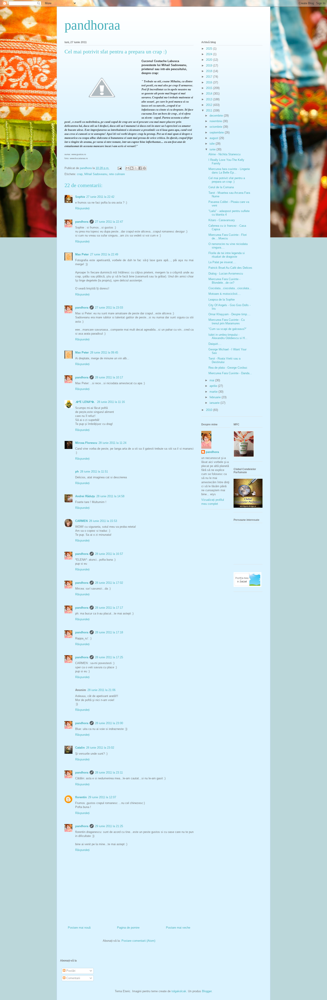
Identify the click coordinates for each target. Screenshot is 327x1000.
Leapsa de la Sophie (221, 299)
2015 (209, 88)
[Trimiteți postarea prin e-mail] (119, 168)
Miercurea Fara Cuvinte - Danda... (230, 373)
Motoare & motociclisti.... (224, 293)
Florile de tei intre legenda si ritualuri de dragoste (226, 254)
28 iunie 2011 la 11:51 (94, 471)
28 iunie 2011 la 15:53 (103, 521)
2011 (209, 110)
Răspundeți (82, 208)
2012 (209, 105)
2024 (209, 54)
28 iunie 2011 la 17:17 (109, 607)
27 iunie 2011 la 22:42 (100, 196)
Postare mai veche (178, 927)
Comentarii (72, 978)
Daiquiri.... (215, 343)
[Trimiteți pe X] (136, 168)
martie (214, 391)
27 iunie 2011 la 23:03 (109, 307)
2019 (209, 65)
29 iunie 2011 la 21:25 (109, 826)
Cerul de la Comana (221, 187)
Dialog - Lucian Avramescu (225, 273)
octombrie (216, 126)
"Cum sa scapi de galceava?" (227, 329)
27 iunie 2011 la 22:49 (104, 254)
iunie (213, 149)
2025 (209, 48)
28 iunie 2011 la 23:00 (109, 723)
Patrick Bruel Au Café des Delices (230, 267)
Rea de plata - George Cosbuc (227, 367)
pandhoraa (92, 25)
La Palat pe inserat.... (222, 262)
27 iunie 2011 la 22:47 (109, 221)
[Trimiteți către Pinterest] (144, 168)
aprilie (214, 386)
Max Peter (82, 254)
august (214, 138)
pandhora (81, 221)
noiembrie (216, 121)
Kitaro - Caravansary (221, 220)
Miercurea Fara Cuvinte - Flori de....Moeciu (227, 236)
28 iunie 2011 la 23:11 (109, 772)
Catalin (80, 747)
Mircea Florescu (86, 442)
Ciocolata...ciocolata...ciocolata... (230, 288)
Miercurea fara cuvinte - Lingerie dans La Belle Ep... (229, 170)
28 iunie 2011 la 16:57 (109, 554)
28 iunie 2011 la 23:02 (100, 747)
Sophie (80, 196)
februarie (216, 397)
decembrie (217, 115)
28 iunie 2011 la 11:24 (112, 442)
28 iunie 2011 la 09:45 (104, 352)
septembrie (217, 132)
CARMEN (81, 521)
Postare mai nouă (79, 927)
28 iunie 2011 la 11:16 (111, 402)
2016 (209, 82)
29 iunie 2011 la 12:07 (102, 797)
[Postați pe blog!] (131, 168)
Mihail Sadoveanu (95, 174)
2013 (209, 99)
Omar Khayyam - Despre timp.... (229, 314)
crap (80, 174)
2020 (209, 59)
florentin (81, 797)
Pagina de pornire (128, 927)
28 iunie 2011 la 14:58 (110, 496)
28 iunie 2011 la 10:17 (109, 377)
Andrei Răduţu (85, 496)
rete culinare (117, 174)
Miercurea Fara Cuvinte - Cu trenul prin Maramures (226, 321)
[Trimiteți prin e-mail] (127, 168)
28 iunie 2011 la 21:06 (101, 690)
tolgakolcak (179, 991)
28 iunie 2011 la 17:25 (109, 657)
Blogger (207, 991)
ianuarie (215, 402)
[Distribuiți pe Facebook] (140, 168)
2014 (209, 93)
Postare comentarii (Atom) (138, 940)
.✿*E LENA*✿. (85, 402)
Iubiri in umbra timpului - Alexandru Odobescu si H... (227, 336)
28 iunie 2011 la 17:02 (109, 582)
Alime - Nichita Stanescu (224, 154)
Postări (70, 970)
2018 (209, 71)
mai (212, 380)
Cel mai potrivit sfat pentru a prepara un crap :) (226, 179)
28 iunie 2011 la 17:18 (109, 632)
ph (77, 471)
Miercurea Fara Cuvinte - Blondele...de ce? (224, 280)
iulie (213, 143)
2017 (209, 76)
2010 (209, 410)
